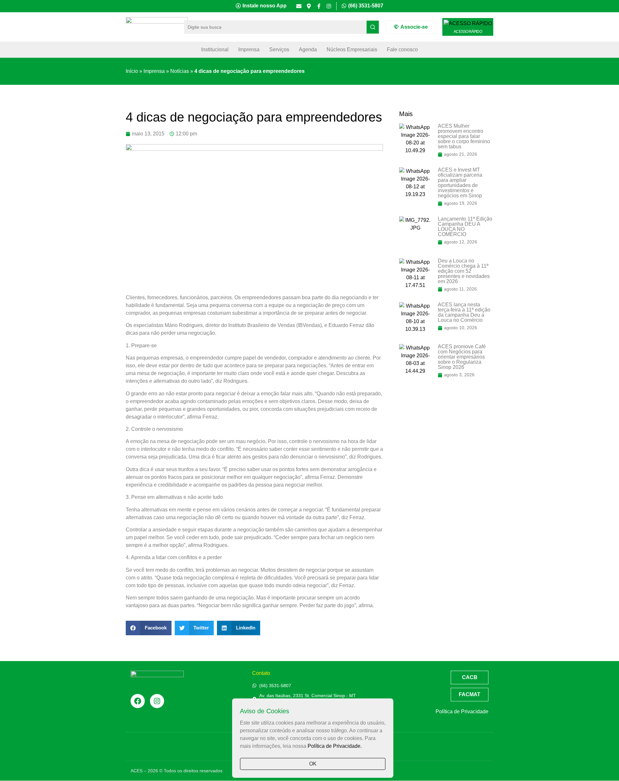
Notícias (179, 71)
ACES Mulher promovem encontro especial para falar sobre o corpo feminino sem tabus (464, 136)
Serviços (279, 49)
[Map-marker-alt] (309, 6)
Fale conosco (402, 49)
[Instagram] (329, 6)
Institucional (215, 49)
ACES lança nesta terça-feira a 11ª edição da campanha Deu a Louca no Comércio (464, 312)
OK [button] (313, 763)
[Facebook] (138, 701)
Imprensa (249, 49)
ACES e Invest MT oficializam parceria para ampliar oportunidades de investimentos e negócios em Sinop (460, 182)
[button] (149, 628)
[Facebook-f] (319, 6)
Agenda (308, 49)
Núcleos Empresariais (352, 49)
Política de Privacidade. (335, 746)
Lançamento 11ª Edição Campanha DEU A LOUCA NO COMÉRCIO (465, 226)
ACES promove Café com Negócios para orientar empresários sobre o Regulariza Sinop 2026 (462, 357)
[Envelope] (299, 6)
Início (132, 71)
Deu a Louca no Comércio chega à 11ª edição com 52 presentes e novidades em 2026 (464, 271)
